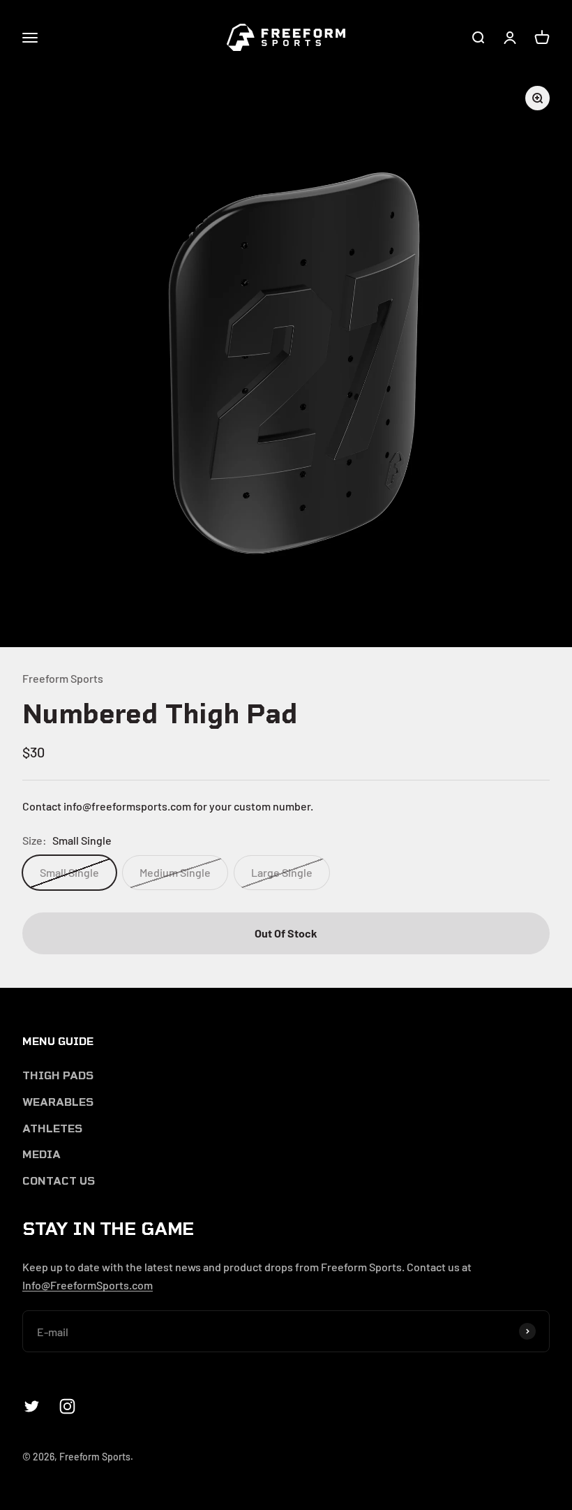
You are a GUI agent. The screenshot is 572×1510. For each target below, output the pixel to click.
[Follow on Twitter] (31, 1406)
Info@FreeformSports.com (87, 1284)
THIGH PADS (57, 1075)
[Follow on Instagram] (67, 1406)
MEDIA (41, 1154)
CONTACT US (58, 1180)
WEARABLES (57, 1102)
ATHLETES (52, 1128)
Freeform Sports (62, 678)
